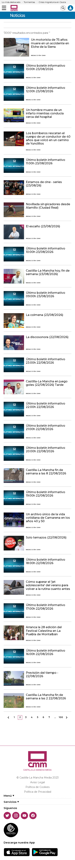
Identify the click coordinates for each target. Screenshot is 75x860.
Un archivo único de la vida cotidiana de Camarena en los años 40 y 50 (48, 518)
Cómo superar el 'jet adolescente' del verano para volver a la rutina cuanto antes (48, 585)
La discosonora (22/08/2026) (47, 337)
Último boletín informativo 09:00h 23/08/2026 (45, 294)
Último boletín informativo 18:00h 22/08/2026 (45, 561)
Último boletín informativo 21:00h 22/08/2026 (45, 427)
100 (61, 717)
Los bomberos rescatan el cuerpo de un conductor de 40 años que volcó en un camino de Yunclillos (48, 138)
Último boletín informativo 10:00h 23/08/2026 (45, 250)
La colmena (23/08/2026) (44, 315)
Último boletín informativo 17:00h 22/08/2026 (45, 606)
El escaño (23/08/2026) (43, 226)
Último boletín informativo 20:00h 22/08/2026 (45, 449)
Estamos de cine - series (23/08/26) (44, 183)
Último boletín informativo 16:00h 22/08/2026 (45, 652)
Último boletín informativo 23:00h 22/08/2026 (45, 360)
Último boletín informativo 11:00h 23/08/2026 (45, 161)
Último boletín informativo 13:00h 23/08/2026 (45, 67)
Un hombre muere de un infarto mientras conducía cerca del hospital (45, 113)
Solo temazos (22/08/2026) (46, 537)
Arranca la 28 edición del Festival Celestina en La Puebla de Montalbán (44, 630)
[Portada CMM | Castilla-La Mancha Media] (14, 8)
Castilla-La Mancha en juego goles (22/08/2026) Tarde (47, 383)
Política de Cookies (37, 787)
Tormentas (29, 2)
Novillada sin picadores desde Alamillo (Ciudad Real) (48, 205)
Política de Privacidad (37, 791)
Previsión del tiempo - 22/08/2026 (42, 674)
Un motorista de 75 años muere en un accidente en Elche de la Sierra (50, 43)
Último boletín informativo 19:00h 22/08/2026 (45, 493)
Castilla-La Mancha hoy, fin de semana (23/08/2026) (48, 272)
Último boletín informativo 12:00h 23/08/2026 (45, 89)
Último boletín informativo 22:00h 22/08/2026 (45, 405)
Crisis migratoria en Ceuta (52, 2)
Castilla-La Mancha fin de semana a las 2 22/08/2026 (46, 696)
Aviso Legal (37, 782)
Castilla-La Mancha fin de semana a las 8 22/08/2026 (46, 471)
